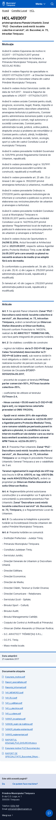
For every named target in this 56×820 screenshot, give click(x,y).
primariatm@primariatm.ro (20, 809)
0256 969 (14, 806)
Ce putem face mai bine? (25, 784)
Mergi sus (6, 815)
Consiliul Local (19, 10)
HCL (32, 10)
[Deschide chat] (49, 813)
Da (3, 784)
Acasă (5, 10)
